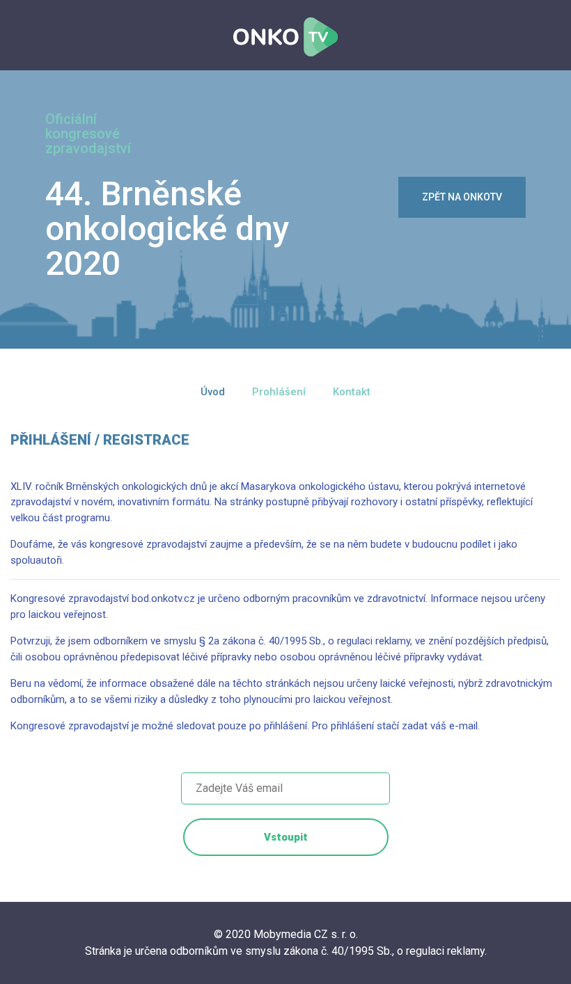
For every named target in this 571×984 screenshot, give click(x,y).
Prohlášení (279, 392)
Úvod (213, 392)
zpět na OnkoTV (462, 197)
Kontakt (351, 392)
